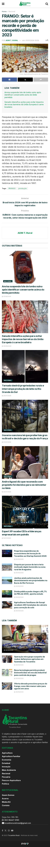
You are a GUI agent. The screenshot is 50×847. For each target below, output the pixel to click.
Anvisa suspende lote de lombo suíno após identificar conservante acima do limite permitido (22, 94)
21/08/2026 (7, 296)
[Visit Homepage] (25, 3)
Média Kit (6, 802)
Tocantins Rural (13, 835)
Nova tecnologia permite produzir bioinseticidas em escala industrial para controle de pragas (30, 672)
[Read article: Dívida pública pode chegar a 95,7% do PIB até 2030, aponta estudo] (7, 594)
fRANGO (12, 188)
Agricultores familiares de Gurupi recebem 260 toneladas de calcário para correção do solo (30, 604)
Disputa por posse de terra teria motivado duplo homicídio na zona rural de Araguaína (29, 567)
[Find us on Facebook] (2, 830)
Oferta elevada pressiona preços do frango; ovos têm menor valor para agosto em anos (30, 686)
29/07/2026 (7, 395)
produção (22, 188)
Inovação (6, 767)
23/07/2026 (7, 492)
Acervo (5, 798)
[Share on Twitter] (25, 80)
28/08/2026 (19, 559)
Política (5, 784)
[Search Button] (47, 4)
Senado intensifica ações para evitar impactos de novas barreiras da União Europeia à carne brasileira (24, 104)
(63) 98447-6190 (11, 820)
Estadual (6, 763)
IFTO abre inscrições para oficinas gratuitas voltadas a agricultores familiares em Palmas (24, 645)
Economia (6, 760)
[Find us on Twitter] (5, 830)
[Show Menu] (3, 4)
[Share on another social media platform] (40, 80)
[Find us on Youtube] (12, 830)
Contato (5, 805)
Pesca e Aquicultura (11, 780)
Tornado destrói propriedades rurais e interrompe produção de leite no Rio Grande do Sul (23, 388)
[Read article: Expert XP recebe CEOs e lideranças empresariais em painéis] (25, 512)
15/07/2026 (7, 538)
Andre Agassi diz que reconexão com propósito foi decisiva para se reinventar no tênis (24, 484)
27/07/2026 (7, 442)
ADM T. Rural (12, 40)
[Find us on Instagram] (9, 830)
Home (4, 11)
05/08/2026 (7, 346)
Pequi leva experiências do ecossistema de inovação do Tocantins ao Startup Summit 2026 (30, 553)
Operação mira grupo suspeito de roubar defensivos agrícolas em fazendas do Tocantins (29, 659)
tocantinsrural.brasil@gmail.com (18, 823)
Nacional (12, 11)
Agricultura (7, 753)
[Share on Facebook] (9, 80)
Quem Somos (8, 795)
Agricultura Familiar (11, 756)
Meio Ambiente (9, 770)
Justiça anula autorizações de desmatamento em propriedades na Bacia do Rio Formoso (30, 580)
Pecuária (6, 777)
